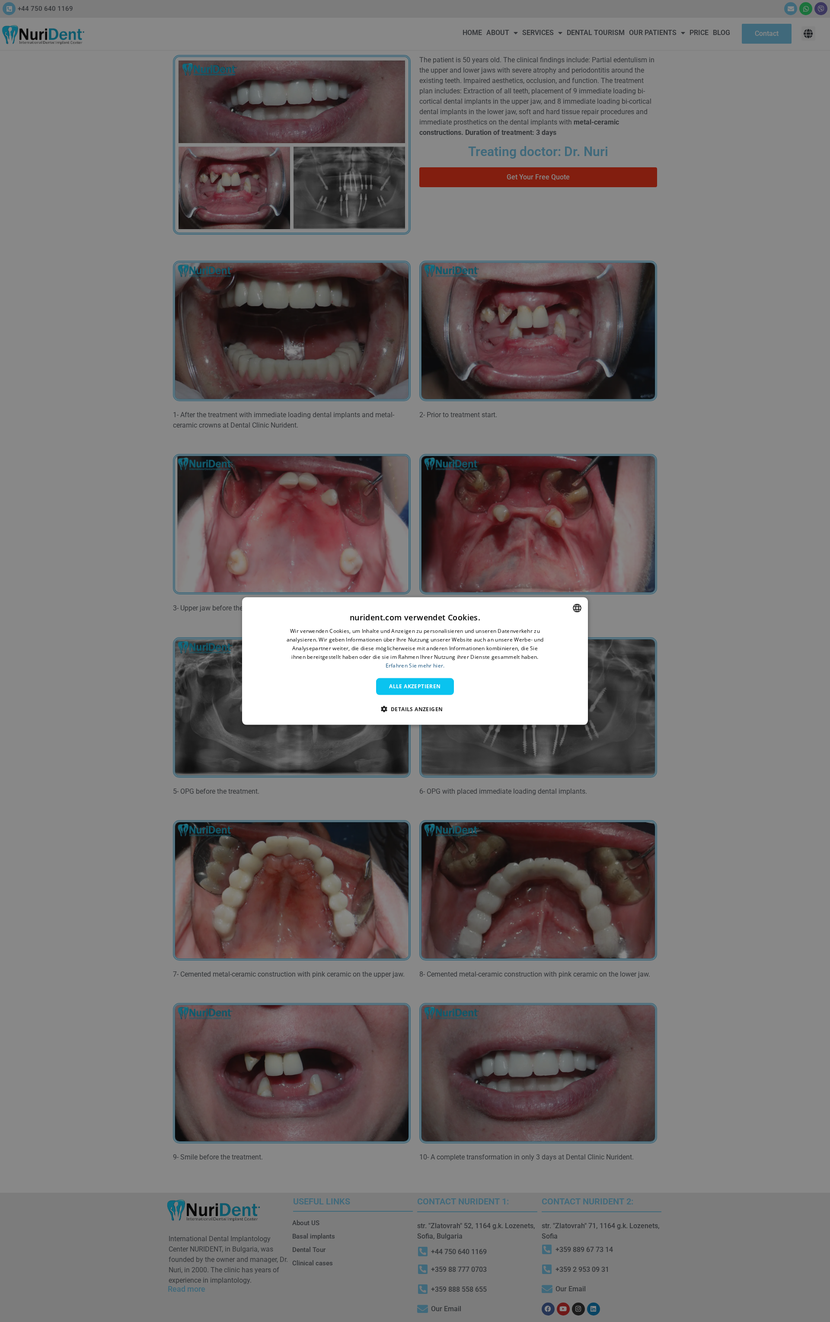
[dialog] (415, 661)
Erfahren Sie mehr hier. (415, 665)
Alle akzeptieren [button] (415, 686)
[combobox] (577, 608)
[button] (415, 708)
